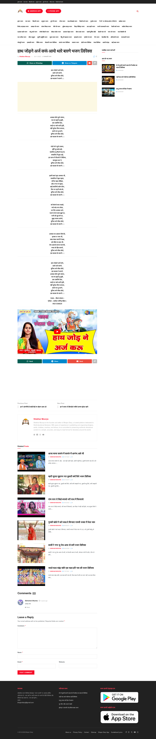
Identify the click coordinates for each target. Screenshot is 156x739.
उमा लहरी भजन (91, 26)
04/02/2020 (66, 548)
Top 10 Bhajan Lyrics (108, 21)
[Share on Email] (89, 63)
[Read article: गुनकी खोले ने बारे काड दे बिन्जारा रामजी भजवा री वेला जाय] (31, 530)
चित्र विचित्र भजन (79, 26)
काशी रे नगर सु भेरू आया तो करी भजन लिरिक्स (67, 545)
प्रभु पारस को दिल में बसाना (124, 89)
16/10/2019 (66, 479)
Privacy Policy (77, 732)
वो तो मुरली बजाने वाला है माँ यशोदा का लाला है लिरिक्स (126, 66)
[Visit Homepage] (20, 11)
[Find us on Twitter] (132, 732)
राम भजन (25, 2)
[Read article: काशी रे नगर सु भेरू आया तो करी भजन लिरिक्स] (31, 553)
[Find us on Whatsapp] (137, 732)
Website (62, 662)
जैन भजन (96, 37)
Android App (35, 11)
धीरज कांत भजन (80, 32)
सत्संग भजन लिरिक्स (64, 42)
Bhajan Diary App (103, 732)
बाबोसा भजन (122, 21)
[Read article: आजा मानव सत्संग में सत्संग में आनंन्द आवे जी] (31, 461)
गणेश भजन (52, 2)
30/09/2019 (66, 525)
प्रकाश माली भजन (22, 32)
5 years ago (44, 601)
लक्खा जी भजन (35, 26)
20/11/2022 (37, 56)
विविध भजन (40, 42)
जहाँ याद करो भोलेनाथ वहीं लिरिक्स (126, 77)
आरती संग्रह (106, 42)
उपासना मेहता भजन (68, 32)
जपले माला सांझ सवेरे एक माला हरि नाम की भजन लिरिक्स (71, 567)
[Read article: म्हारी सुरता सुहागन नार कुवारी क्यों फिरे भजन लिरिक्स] (31, 484)
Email (20, 662)
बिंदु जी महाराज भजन (66, 37)
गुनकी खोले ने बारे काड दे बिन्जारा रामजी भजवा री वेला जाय (71, 522)
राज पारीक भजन (22, 37)
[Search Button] (137, 11)
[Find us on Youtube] (135, 732)
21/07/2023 (66, 457)
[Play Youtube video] (57, 331)
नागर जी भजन (111, 32)
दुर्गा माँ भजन (45, 2)
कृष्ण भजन (20, 2)
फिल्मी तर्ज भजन (59, 2)
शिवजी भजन (31, 2)
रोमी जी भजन (56, 26)
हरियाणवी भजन (115, 37)
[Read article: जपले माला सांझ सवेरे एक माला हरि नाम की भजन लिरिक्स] (31, 576)
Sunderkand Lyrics (116, 732)
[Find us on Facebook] (126, 732)
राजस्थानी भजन (125, 37)
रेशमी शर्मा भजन (115, 26)
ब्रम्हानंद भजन (78, 37)
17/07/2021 (66, 571)
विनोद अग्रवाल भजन (23, 26)
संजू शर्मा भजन (33, 32)
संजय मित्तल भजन (46, 26)
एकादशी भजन (30, 42)
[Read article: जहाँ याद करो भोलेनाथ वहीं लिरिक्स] (108, 80)
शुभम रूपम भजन (54, 37)
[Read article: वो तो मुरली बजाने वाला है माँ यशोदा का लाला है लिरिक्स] (108, 68)
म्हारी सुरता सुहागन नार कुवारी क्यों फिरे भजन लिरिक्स (69, 476)
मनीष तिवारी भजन (44, 32)
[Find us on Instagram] (128, 732)
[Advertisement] (57, 97)
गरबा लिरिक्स (96, 42)
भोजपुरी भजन (21, 42)
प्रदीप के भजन (88, 37)
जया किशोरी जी (122, 32)
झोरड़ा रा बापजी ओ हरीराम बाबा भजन (68, 707)
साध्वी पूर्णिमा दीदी (91, 32)
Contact (86, 732)
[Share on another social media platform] (94, 63)
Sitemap (93, 732)
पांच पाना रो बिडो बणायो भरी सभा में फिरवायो (65, 499)
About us (68, 732)
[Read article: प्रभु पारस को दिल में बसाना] (108, 92)
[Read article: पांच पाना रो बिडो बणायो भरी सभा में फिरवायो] (31, 507)
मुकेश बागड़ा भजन (67, 26)
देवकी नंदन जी (102, 32)
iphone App (54, 11)
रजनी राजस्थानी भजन (103, 26)
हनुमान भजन (38, 2)
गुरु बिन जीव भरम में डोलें (65, 704)
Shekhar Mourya (24, 56)
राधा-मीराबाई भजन (72, 21)
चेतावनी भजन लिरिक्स (51, 42)
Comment (22, 626)
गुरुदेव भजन (93, 21)
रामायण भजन (75, 42)
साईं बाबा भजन (115, 42)
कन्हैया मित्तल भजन (127, 26)
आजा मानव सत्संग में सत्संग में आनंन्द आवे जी (66, 453)
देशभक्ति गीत (105, 37)
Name (20, 652)
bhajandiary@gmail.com (26, 702)
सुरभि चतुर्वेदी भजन (42, 37)
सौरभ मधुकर (32, 37)
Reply (28, 607)
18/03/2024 (66, 502)
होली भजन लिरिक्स (86, 42)
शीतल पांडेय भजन (56, 32)
